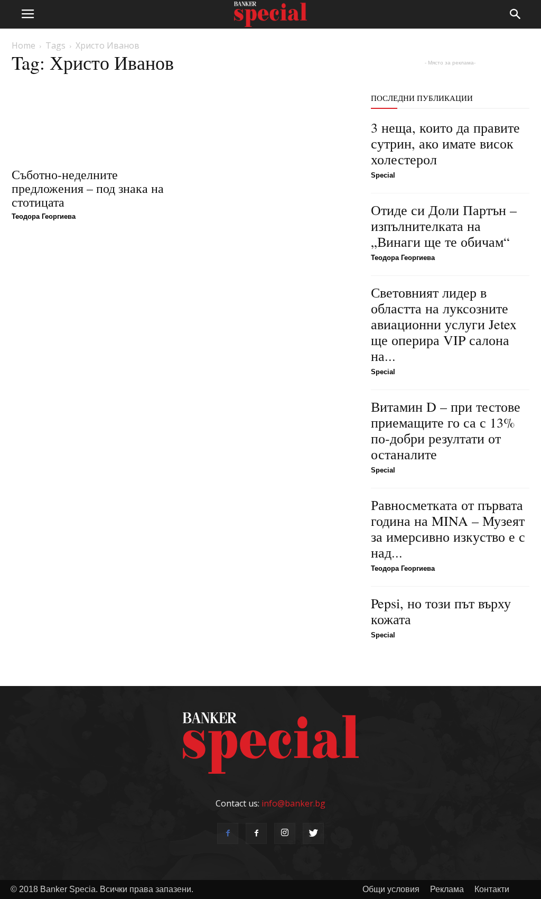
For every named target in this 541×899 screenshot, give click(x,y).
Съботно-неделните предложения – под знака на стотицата (88, 188)
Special (383, 175)
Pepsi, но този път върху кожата (441, 611)
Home (23, 45)
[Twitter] (313, 833)
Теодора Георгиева (44, 216)
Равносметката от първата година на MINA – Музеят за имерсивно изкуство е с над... (448, 528)
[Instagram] (284, 833)
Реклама (447, 889)
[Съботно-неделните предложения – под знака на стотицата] (91, 121)
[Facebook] (227, 833)
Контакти (491, 889)
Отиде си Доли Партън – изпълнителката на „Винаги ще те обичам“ (444, 226)
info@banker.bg (293, 803)
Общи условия (390, 889)
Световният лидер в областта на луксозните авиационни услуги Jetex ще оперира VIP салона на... (444, 324)
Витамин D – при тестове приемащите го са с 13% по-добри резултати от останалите (445, 430)
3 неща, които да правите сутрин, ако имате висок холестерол (445, 143)
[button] (515, 14)
